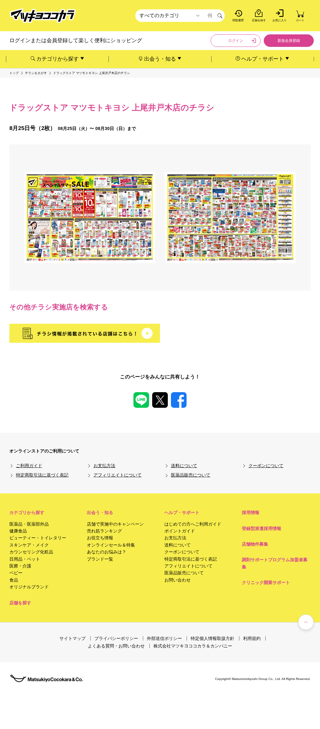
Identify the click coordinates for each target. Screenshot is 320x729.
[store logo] (43, 15)
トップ (14, 73)
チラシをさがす (36, 73)
